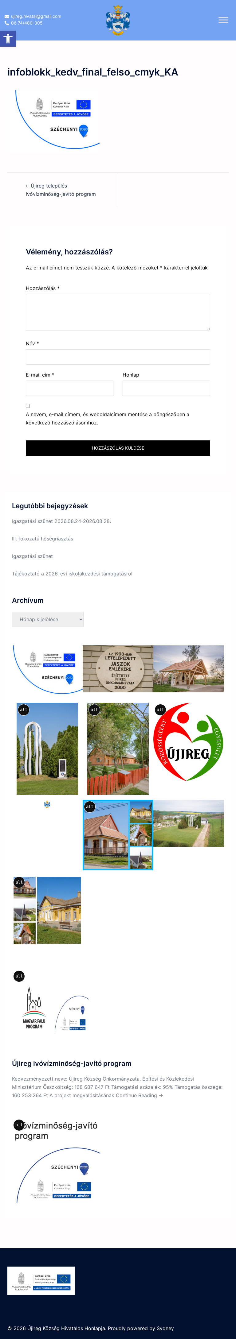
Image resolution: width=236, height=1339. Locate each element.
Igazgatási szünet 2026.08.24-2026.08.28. (61, 521)
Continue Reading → (139, 1095)
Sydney (165, 1328)
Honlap (131, 375)
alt (23, 709)
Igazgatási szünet (32, 556)
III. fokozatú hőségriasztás (42, 539)
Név (32, 343)
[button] (8, 39)
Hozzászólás (43, 288)
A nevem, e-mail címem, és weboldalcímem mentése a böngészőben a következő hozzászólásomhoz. (107, 418)
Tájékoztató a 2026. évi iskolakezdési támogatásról (72, 574)
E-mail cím (40, 375)
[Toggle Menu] (223, 20)
